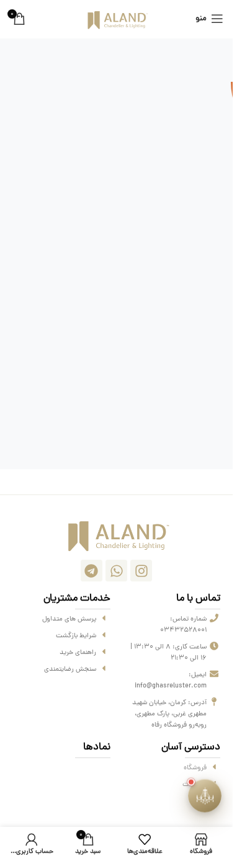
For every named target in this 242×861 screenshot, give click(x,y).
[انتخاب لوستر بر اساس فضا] (205, 795)
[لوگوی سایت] (116, 19)
